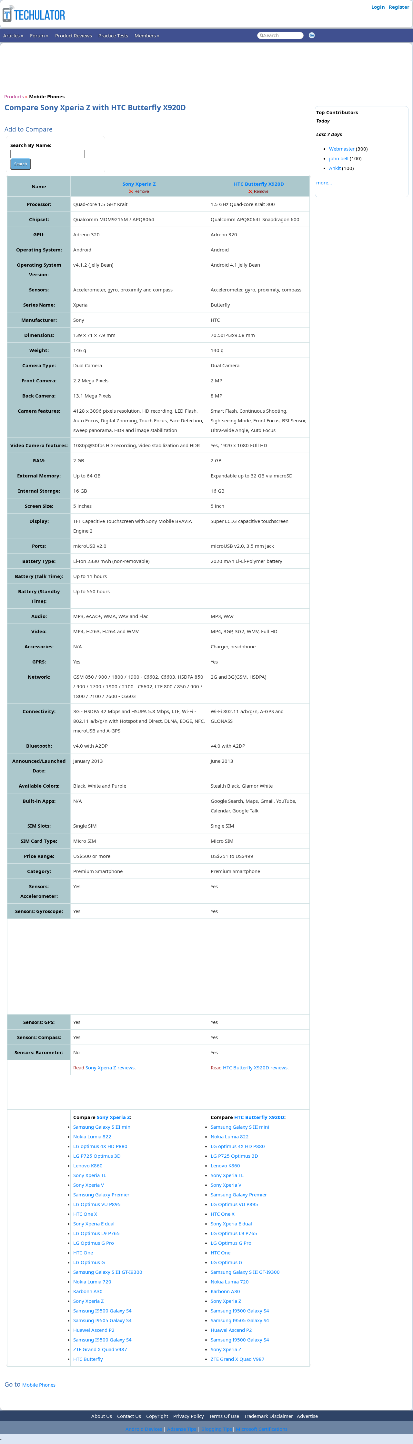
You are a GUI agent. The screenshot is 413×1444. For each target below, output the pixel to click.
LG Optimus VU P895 (97, 1204)
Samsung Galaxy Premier (101, 1194)
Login (378, 7)
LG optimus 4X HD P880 (100, 1146)
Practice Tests (113, 35)
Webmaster (342, 148)
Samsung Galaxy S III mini (102, 1127)
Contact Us (129, 1416)
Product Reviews (73, 35)
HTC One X (85, 1214)
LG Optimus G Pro (93, 1243)
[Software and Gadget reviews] (33, 24)
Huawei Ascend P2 (94, 1330)
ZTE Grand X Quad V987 (100, 1349)
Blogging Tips (216, 1429)
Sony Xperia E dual (94, 1223)
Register (399, 7)
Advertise (307, 1416)
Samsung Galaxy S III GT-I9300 (107, 1272)
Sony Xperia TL (89, 1175)
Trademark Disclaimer (268, 1416)
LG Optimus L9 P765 (96, 1233)
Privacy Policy (188, 1416)
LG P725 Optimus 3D (97, 1156)
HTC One (83, 1252)
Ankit (335, 168)
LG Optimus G (89, 1262)
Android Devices (144, 1429)
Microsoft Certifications (261, 1429)
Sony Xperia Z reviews (110, 1067)
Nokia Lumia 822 (92, 1136)
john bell (338, 158)
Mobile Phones (38, 1384)
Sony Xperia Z (139, 184)
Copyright (157, 1416)
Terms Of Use (224, 1416)
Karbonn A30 (88, 1291)
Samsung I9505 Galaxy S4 (102, 1320)
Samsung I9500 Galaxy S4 (102, 1310)
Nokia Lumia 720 (92, 1281)
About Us (101, 1416)
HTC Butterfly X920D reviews (255, 1067)
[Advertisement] (158, 67)
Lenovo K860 (88, 1165)
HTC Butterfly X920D (259, 184)
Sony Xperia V (88, 1185)
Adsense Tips (181, 1429)
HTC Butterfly (88, 1359)
